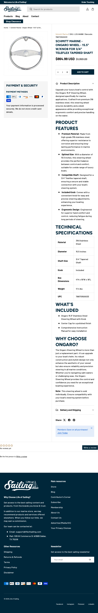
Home (6, 27)
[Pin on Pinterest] (74, 420)
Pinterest (81, 604)
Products (8, 16)
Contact (35, 16)
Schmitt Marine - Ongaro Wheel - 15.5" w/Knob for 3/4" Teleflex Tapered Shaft (27, 27)
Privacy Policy (10, 567)
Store (53, 486)
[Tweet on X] (64, 420)
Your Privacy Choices (61, 528)
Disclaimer (9, 572)
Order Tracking (88, 2)
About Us (55, 512)
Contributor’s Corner (61, 497)
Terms (7, 562)
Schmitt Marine (62, 34)
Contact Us (56, 517)
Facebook (59, 604)
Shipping (8, 551)
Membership (57, 507)
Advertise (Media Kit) (61, 523)
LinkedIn (91, 604)
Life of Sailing (14, 599)
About (25, 16)
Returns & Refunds (13, 557)
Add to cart (83, 72)
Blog (18, 16)
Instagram (70, 604)
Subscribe (56, 502)
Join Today (62, 432)
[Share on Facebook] (69, 420)
